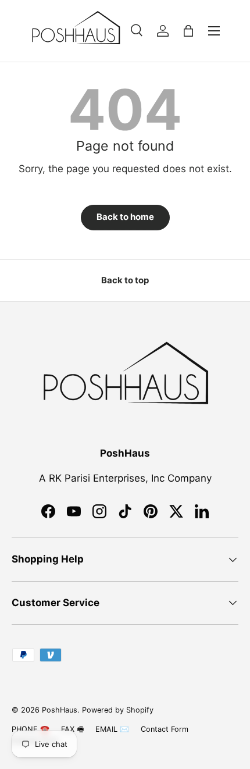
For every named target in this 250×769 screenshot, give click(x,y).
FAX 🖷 (72, 729)
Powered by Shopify (117, 710)
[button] (188, 31)
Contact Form (164, 729)
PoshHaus (59, 710)
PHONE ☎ (30, 729)
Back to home (125, 217)
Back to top (125, 280)
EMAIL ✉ (112, 729)
